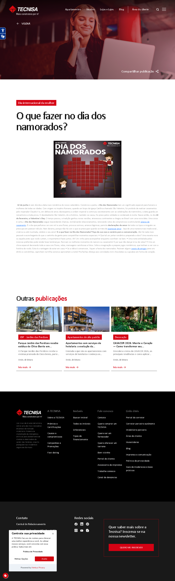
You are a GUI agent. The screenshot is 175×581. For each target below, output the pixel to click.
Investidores (132, 442)
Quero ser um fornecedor (104, 435)
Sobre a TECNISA (55, 417)
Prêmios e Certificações (54, 425)
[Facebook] (76, 524)
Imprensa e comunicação (138, 454)
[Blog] (87, 530)
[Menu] (164, 9)
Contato (102, 417)
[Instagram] (76, 530)
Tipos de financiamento (80, 438)
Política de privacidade (137, 460)
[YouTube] (81, 530)
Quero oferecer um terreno (107, 445)
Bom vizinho (104, 452)
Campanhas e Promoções (54, 445)
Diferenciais (79, 429)
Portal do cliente (106, 458)
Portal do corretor (135, 417)
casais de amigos (139, 248)
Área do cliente (134, 436)
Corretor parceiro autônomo (140, 423)
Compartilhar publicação (138, 71)
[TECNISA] (27, 9)
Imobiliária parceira (136, 429)
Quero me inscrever (131, 547)
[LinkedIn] (81, 524)
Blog (128, 448)
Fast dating (53, 452)
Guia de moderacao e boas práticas (139, 469)
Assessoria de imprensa (110, 465)
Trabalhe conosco (106, 471)
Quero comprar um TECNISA (107, 425)
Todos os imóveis (81, 423)
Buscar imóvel (80, 417)
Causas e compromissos (54, 435)
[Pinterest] (87, 524)
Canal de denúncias (107, 477)
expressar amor (114, 228)
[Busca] (157, 9)
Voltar (26, 23)
